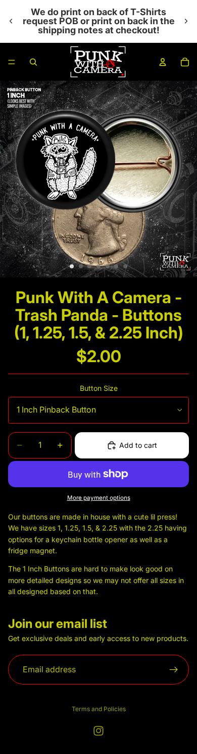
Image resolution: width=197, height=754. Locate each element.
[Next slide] (186, 21)
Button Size (99, 388)
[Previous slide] (11, 21)
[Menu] (11, 62)
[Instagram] (98, 731)
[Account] (163, 62)
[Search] (33, 62)
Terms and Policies (99, 709)
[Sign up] (173, 669)
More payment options (98, 497)
